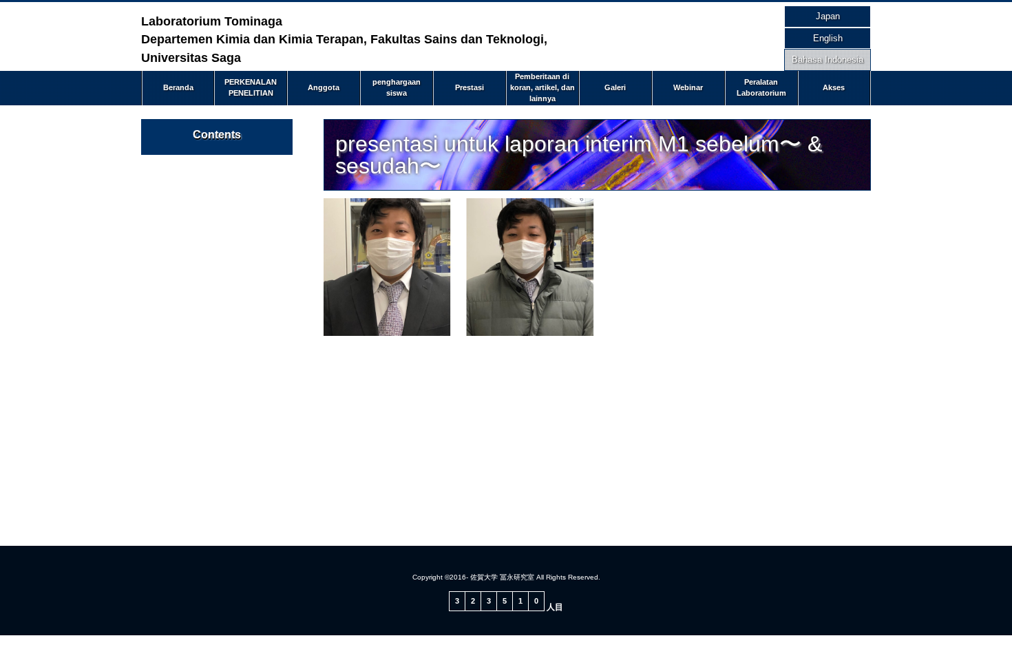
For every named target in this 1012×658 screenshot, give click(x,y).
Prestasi (469, 87)
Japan (828, 16)
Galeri (615, 87)
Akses (834, 87)
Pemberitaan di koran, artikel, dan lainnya (542, 87)
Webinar (688, 87)
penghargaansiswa (396, 87)
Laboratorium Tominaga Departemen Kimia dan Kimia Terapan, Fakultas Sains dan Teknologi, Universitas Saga (344, 39)
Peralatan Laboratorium (761, 87)
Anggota (323, 87)
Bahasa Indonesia (827, 59)
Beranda (178, 87)
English (828, 38)
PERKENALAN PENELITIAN (250, 87)
